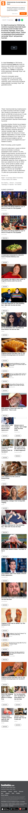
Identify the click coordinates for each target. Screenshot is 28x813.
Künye (14, 789)
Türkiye (12, 69)
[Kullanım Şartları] (4, 803)
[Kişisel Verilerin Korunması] (14, 804)
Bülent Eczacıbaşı (6, 126)
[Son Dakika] (14, 785)
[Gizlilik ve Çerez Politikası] (21, 803)
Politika (18, 793)
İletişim (11, 789)
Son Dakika (3, 791)
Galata (14, 64)
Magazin (8, 793)
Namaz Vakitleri (4, 795)
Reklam (7, 789)
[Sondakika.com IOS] (5, 809)
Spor (2, 793)
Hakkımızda (3, 789)
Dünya (15, 791)
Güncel (10, 791)
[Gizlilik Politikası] (12, 803)
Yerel (13, 793)
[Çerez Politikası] (5, 804)
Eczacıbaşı (10, 62)
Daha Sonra (14, 13)
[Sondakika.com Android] (14, 809)
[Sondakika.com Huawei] (23, 809)
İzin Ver (23, 13)
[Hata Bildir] (11, 805)
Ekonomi (21, 791)
